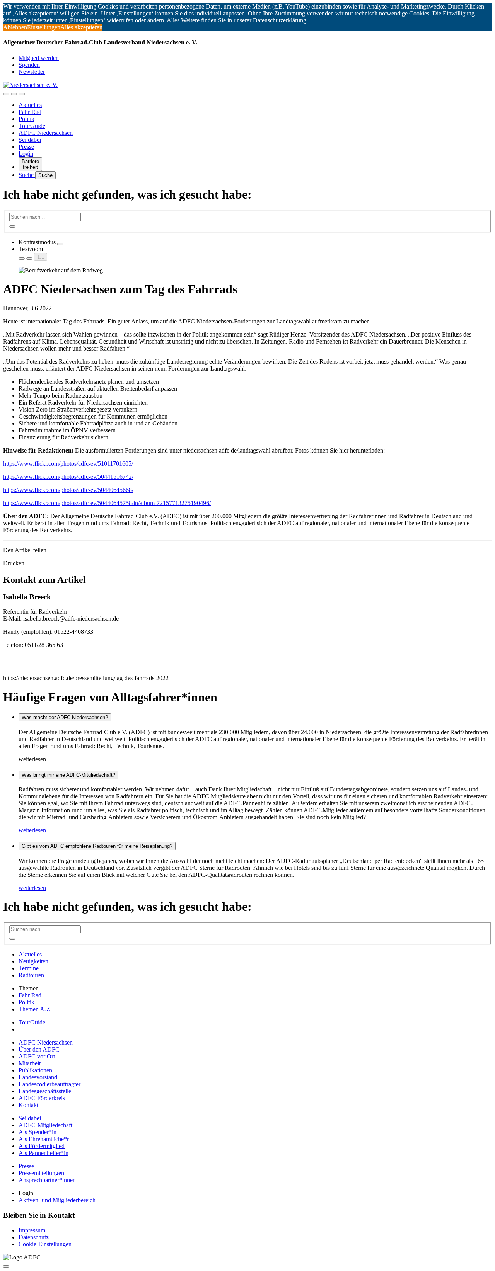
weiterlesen (32, 830)
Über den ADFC (39, 1049)
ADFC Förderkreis (42, 1098)
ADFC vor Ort (37, 1056)
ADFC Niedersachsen (46, 132)
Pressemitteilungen (41, 1173)
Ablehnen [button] (15, 27)
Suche (27, 175)
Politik (26, 119)
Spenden (29, 64)
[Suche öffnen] (14, 94)
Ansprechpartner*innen (47, 1180)
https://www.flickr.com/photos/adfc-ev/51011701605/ (68, 463)
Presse (26, 146)
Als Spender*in (37, 1132)
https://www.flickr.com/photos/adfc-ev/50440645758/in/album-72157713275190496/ (107, 503)
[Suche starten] (12, 226)
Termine (29, 968)
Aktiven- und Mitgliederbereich (57, 1200)
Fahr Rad (30, 112)
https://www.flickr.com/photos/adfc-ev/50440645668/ (68, 490)
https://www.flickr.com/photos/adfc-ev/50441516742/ (68, 476)
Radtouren (31, 975)
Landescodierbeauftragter (49, 1084)
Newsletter (32, 71)
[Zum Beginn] (6, 1266)
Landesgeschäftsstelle (45, 1091)
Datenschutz (34, 1237)
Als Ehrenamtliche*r (44, 1139)
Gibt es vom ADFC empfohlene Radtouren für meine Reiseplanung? (97, 846)
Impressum (32, 1230)
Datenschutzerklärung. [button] (280, 20)
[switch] (60, 244)
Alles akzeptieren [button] (81, 27)
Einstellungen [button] (43, 27)
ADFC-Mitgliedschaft (45, 1125)
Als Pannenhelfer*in (43, 1153)
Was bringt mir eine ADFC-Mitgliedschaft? (68, 775)
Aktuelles (30, 105)
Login (26, 153)
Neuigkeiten (33, 961)
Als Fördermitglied (42, 1146)
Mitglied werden (39, 57)
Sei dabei (30, 139)
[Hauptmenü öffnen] (22, 94)
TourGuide (32, 126)
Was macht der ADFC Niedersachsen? (65, 717)
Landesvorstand (38, 1077)
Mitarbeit (30, 1063)
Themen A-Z (34, 1009)
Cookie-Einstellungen (45, 1244)
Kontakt (28, 1105)
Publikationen (35, 1070)
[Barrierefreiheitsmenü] (6, 94)
